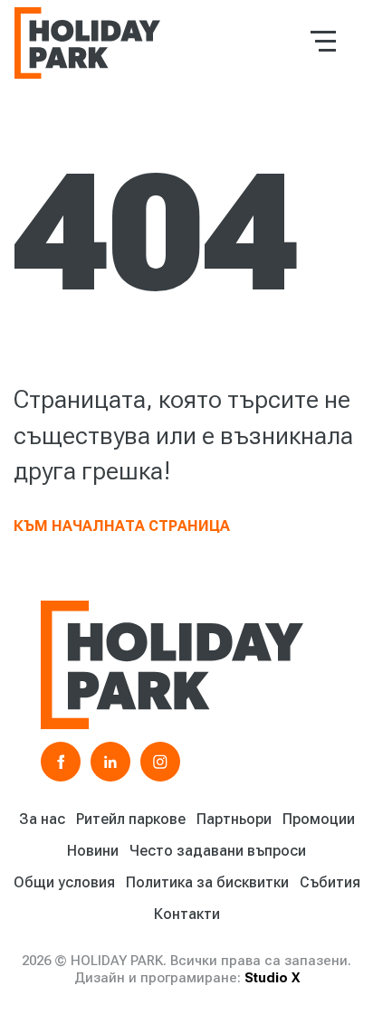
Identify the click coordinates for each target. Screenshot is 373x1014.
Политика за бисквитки (207, 882)
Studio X (272, 978)
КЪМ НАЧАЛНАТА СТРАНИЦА (122, 526)
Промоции (318, 819)
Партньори (234, 819)
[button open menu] (323, 41)
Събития (330, 882)
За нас (42, 819)
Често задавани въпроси (217, 850)
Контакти (187, 914)
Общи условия (64, 882)
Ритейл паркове (131, 819)
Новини (93, 850)
